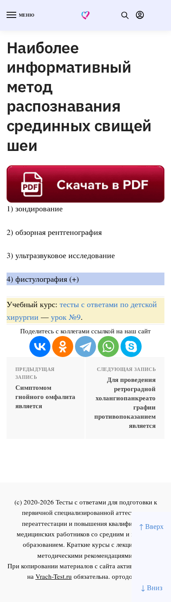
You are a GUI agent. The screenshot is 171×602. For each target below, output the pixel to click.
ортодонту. (128, 576)
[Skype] (131, 346)
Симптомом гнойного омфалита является (45, 396)
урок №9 (66, 317)
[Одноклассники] (62, 346)
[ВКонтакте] (39, 346)
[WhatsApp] (108, 346)
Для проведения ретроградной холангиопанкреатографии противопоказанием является (125, 402)
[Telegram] (85, 346)
